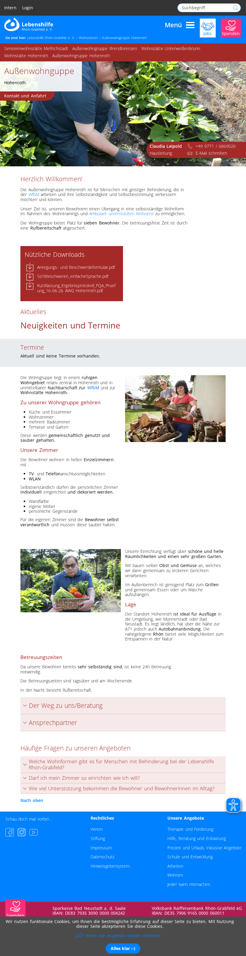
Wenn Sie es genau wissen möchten (123, 935)
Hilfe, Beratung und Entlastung (196, 838)
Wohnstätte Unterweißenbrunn (170, 48)
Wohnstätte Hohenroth (26, 55)
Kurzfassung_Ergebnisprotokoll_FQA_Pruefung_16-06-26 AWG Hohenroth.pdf (76, 288)
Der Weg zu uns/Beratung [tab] (65, 705)
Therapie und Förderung (190, 829)
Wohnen (175, 875)
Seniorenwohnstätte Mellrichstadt (36, 48)
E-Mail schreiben (211, 153)
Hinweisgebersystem (110, 866)
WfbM (33, 194)
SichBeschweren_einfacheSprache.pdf (72, 276)
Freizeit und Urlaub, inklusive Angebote (204, 848)
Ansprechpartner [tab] (53, 722)
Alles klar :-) (123, 948)
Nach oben (31, 800)
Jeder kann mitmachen (188, 884)
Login (27, 7)
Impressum (101, 848)
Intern (10, 7)
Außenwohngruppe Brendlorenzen (104, 48)
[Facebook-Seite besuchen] (9, 832)
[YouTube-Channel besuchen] (33, 832)
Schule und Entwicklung (190, 857)
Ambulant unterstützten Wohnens (121, 213)
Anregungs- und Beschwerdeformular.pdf (76, 267)
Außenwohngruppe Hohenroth (81, 55)
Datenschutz (102, 857)
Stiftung (98, 838)
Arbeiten (175, 866)
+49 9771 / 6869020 (216, 146)
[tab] (122, 764)
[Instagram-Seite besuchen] (21, 832)
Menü (173, 25)
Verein (97, 829)
